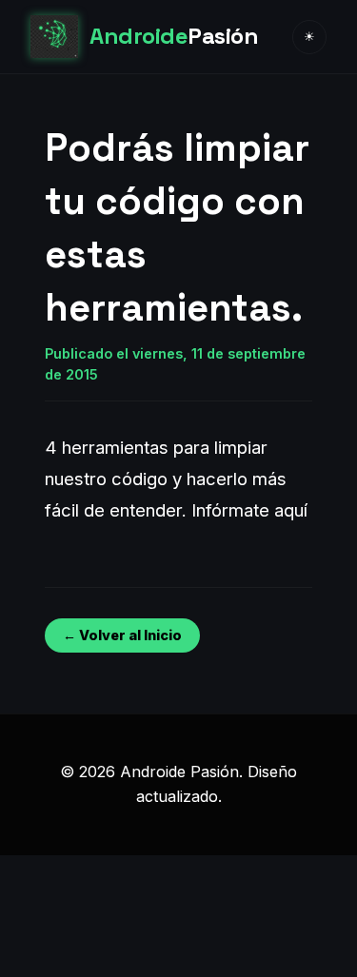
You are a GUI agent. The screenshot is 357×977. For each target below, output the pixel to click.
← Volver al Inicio (122, 635)
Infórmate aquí (249, 509)
